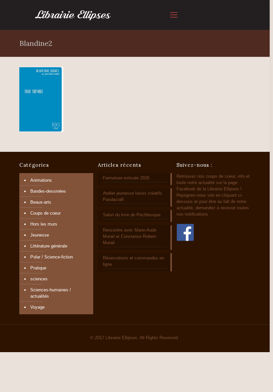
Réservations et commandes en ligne (133, 261)
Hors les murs (43, 224)
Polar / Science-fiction (51, 256)
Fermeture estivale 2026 (126, 177)
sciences (39, 278)
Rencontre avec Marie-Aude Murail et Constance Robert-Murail (130, 236)
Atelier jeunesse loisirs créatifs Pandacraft (132, 196)
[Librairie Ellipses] (73, 15)
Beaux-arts (40, 202)
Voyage (37, 307)
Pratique (38, 267)
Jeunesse (39, 235)
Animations (41, 180)
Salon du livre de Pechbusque (131, 214)
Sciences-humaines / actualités (50, 293)
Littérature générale (48, 246)
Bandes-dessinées (48, 191)
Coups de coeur (45, 213)
